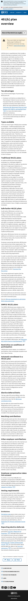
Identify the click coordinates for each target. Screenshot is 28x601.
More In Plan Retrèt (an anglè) (12, 33)
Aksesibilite (14, 598)
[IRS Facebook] (3, 587)
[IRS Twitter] (5, 587)
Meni (25, 12)
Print (18, 560)
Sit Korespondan (8, 581)
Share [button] (8, 560)
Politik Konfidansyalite (14, 596)
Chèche (12, 12)
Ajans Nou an (7, 568)
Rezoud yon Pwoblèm (9, 575)
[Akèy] (4, 12)
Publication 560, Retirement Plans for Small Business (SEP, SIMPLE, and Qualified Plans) (15, 109)
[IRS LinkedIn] (11, 587)
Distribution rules (6, 514)
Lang (4, 578)
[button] (19, 12)
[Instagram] (8, 587)
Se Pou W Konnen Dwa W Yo (11, 571)
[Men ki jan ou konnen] (14, 8)
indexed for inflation (8, 487)
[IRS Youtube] (14, 587)
